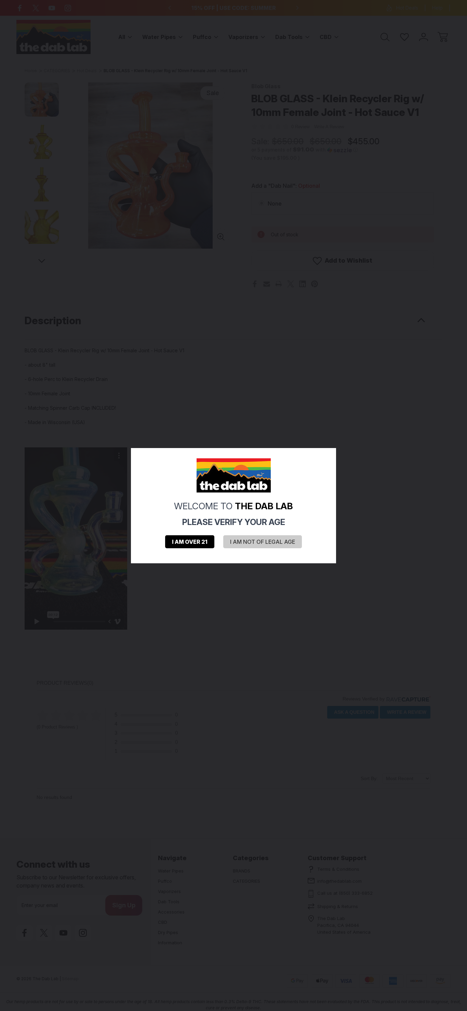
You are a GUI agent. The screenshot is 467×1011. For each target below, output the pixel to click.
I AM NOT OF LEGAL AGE (262, 541)
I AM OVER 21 (190, 541)
